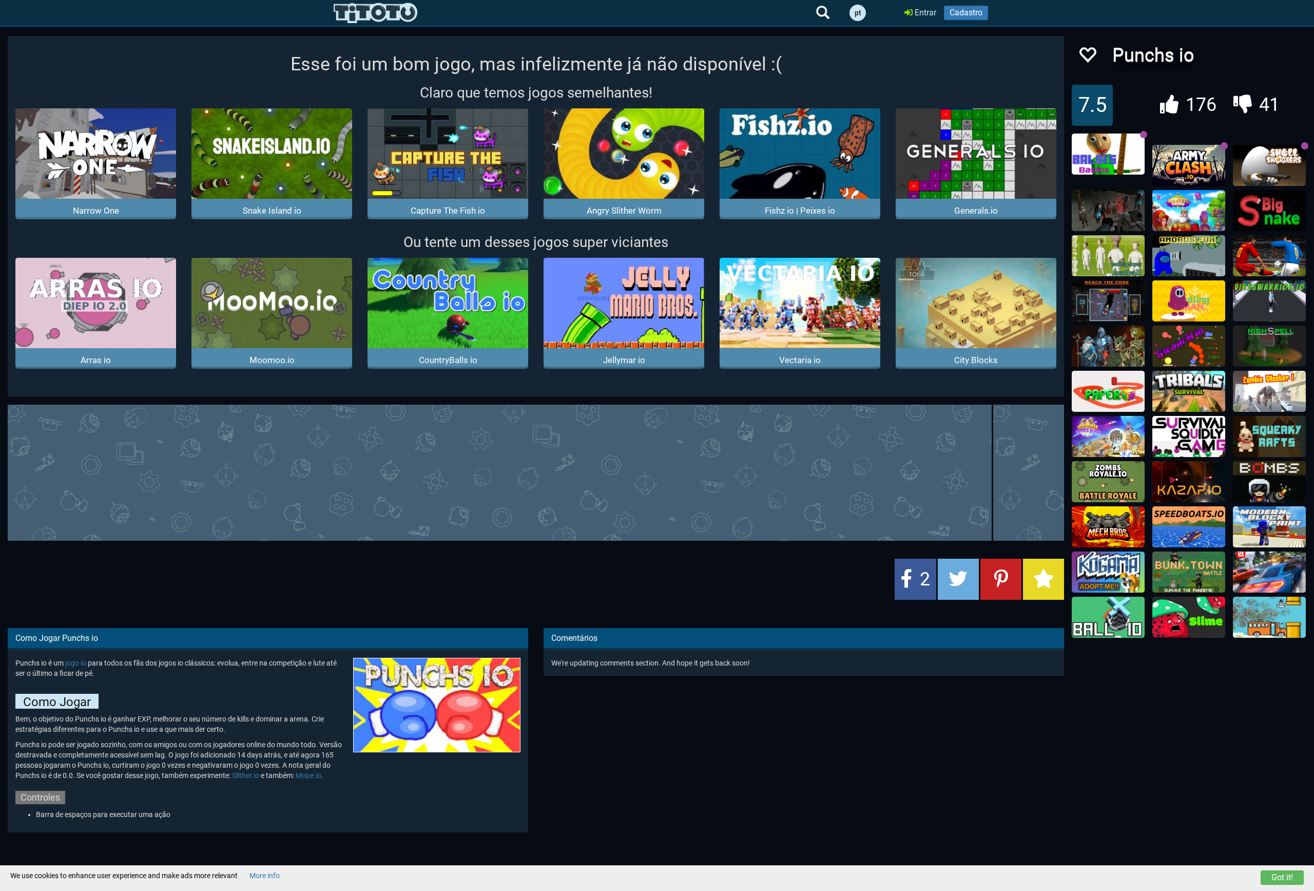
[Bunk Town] (1188, 572)
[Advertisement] (536, 471)
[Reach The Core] (1108, 300)
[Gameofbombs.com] (1269, 481)
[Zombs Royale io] (1108, 481)
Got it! (1282, 877)
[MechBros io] (1108, 526)
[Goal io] (1108, 617)
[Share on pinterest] (1000, 579)
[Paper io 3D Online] (1108, 391)
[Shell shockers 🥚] (1269, 165)
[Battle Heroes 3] (1108, 346)
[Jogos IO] (375, 13)
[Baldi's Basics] (1108, 154)
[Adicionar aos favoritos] (1043, 579)
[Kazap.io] (1188, 481)
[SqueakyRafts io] (1269, 436)
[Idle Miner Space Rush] (1108, 436)
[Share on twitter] (958, 579)
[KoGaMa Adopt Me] (1108, 572)
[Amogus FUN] (1188, 255)
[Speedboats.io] (1188, 526)
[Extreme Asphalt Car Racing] (1269, 572)
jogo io (75, 663)
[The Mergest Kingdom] (1188, 210)
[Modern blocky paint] (1269, 526)
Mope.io (308, 775)
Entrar (924, 12)
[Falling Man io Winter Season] (1188, 300)
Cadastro (966, 12)
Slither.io (245, 775)
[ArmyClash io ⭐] (1188, 165)
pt (858, 13)
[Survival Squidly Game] (1188, 436)
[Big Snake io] (1269, 210)
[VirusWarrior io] (1269, 300)
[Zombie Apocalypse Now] (1108, 210)
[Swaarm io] (1188, 346)
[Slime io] (1188, 617)
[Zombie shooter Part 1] (1269, 391)
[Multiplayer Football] (1108, 255)
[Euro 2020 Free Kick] (1269, 255)
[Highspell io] (1269, 346)
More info (264, 875)
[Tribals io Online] (1188, 391)
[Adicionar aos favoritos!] (1087, 58)
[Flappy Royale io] (1269, 617)
